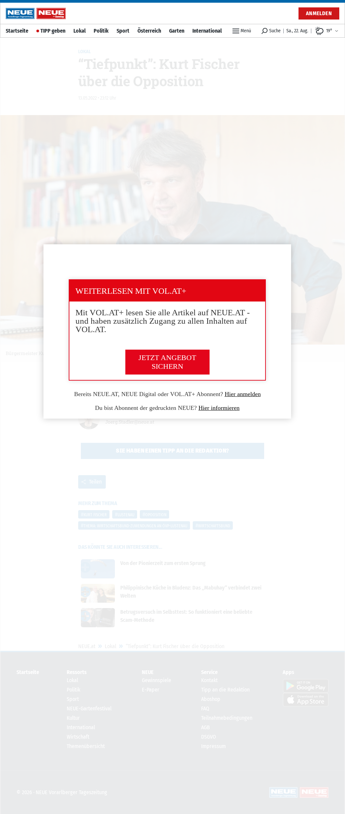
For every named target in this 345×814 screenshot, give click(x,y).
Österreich (149, 31)
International (207, 31)
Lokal (79, 31)
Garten (176, 31)
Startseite (17, 31)
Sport (123, 31)
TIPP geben (52, 31)
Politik (101, 31)
